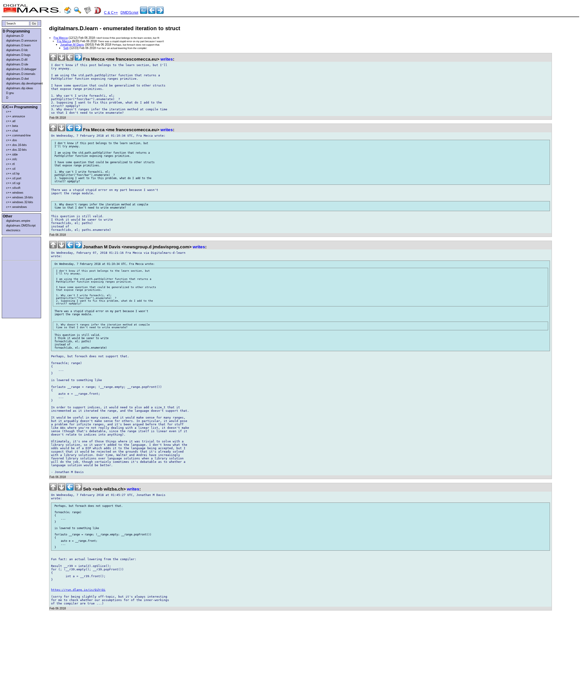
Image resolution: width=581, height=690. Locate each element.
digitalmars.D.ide (17, 64)
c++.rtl (10, 164)
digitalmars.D (14, 35)
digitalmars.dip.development (22, 83)
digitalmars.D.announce (21, 40)
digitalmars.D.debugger (21, 69)
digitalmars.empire (18, 220)
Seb (66, 48)
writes (166, 59)
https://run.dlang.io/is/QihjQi (78, 589)
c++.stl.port (13, 178)
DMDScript (129, 13)
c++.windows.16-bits (19, 197)
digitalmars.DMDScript (21, 225)
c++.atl (10, 121)
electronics (13, 230)
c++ (8, 111)
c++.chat (12, 130)
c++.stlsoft (13, 188)
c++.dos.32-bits (16, 149)
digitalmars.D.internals (20, 74)
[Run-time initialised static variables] (160, 13)
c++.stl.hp (13, 173)
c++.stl (10, 168)
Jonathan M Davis (72, 44)
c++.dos (11, 140)
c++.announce (15, 116)
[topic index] (143, 13)
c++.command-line (18, 135)
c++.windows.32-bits (19, 202)
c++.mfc (11, 159)
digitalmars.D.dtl (16, 59)
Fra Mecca (61, 37)
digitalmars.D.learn (18, 45)
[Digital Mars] (67, 13)
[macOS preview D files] (151, 13)
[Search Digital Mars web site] (77, 13)
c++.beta (12, 126)
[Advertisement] (16, 248)
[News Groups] (87, 13)
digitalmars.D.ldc (17, 50)
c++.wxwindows (16, 207)
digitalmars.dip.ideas (19, 88)
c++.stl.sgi (13, 183)
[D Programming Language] (97, 13)
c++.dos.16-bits (16, 145)
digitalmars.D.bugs (18, 55)
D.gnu (10, 93)
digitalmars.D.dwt (17, 78)
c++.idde (12, 154)
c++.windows (14, 192)
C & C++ (111, 13)
